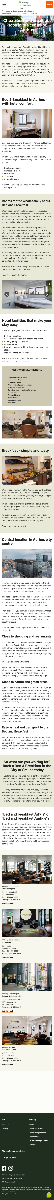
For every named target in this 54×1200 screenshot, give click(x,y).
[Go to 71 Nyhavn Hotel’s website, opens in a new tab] (21, 1089)
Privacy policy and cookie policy (13, 1175)
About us (5, 1125)
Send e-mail (7, 903)
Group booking (34, 1137)
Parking (5, 1129)
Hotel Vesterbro (20, 1189)
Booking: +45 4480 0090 (11, 953)
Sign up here (10, 1157)
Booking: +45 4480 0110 (11, 900)
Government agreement (38, 1141)
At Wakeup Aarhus (24, 50)
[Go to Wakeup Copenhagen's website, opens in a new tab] (15, 1104)
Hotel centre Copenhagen (8, 1189)
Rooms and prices (36, 1129)
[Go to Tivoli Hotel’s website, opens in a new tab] (21, 1097)
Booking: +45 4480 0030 (11, 1061)
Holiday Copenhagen (43, 1187)
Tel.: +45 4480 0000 (10, 897)
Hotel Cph (4, 1187)
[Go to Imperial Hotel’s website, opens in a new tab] (44, 1089)
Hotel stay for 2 (11, 1191)
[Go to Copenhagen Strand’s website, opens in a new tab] (33, 1089)
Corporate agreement (37, 1133)
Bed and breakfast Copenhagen (16, 1187)
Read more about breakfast (14, 526)
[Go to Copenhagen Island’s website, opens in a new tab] (33, 1097)
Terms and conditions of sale (12, 1178)
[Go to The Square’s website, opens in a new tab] (9, 1097)
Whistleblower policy (9, 1182)
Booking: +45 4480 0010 (11, 1007)
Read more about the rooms (14, 275)
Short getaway (29, 1189)
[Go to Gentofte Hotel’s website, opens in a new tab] (44, 1097)
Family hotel (37, 1189)
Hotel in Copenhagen (31, 1187)
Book (49, 4)
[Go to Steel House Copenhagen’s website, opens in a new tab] (27, 1104)
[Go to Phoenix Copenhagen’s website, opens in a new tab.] (9, 1089)
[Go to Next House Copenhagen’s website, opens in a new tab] (38, 1104)
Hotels (31, 1125)
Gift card (32, 1145)
